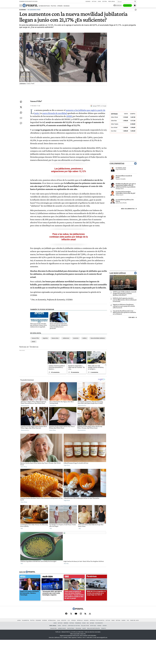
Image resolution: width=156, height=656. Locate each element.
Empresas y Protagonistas (97, 620)
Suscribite (127, 5)
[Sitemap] (90, 614)
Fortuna (71, 623)
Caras (99, 1)
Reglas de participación (93, 628)
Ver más (131, 317)
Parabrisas (78, 623)
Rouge (84, 623)
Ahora (19, 620)
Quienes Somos (62, 628)
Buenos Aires (55, 338)
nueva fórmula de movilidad (54, 113)
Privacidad (78, 628)
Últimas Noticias (44, 6)
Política (53, 6)
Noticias (94, 1)
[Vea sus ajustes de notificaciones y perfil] (135, 5)
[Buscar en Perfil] (135, 1)
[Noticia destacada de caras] (74, 577)
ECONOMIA (22, 9)
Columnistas (117, 163)
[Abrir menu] (20, 5)
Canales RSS (53, 628)
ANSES (69, 116)
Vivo (128, 620)
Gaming (123, 620)
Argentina (45, 338)
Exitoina (118, 620)
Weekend (66, 623)
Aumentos (75, 338)
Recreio (99, 625)
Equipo (84, 628)
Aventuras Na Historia (74, 625)
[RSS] (85, 614)
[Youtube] (76, 614)
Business (88, 1)
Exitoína (104, 1)
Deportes (63, 620)
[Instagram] (81, 614)
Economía (38, 620)
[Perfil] (30, 572)
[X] (71, 614)
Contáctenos (70, 628)
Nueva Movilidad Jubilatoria (98, 338)
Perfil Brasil (111, 1)
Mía (88, 623)
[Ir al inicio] (30, 5)
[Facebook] (66, 614)
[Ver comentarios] (135, 10)
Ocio (69, 620)
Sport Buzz (93, 625)
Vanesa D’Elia (35, 338)
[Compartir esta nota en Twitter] (21, 107)
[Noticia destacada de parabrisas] (96, 577)
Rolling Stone (85, 625)
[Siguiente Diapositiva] (105, 364)
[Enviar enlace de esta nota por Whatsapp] (21, 112)
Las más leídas (118, 273)
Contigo (64, 625)
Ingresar (118, 5)
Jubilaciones (66, 338)
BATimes (92, 623)
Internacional (52, 620)
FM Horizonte (99, 623)
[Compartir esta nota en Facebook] (21, 101)
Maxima (105, 625)
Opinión (59, 6)
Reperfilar (80, 620)
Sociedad (66, 6)
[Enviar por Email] (21, 118)
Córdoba (73, 620)
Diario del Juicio (134, 620)
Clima (58, 620)
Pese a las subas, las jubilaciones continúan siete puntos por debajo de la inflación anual (68, 237)
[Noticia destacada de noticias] (29, 577)
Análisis (85, 338)
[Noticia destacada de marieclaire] (52, 577)
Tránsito (103, 628)
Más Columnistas (128, 208)
